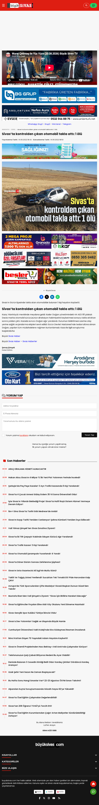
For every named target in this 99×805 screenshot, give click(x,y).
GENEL (13, 129)
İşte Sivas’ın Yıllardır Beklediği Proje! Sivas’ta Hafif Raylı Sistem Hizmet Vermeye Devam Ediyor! (49, 503)
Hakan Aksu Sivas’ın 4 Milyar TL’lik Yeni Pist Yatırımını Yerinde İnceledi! (44, 477)
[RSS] (59, 798)
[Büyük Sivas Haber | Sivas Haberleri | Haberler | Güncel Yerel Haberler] (20, 5)
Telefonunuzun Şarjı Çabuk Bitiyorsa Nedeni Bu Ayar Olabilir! (39, 655)
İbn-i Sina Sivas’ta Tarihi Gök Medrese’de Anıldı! (33, 511)
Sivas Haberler (30, 341)
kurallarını (24, 435)
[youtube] (53, 798)
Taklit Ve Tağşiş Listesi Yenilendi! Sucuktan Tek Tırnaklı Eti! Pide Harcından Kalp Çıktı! (49, 579)
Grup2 (47, 124)
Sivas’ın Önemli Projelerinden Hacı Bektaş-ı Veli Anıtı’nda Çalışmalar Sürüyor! (47, 646)
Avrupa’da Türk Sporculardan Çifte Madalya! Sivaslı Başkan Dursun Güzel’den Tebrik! (48, 587)
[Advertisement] (49, 31)
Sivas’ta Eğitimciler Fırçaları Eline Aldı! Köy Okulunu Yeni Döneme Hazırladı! (46, 604)
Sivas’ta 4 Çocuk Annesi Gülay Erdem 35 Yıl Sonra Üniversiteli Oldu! (42, 494)
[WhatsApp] (93, 5)
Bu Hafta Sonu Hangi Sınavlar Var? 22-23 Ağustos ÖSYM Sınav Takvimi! (44, 680)
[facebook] (39, 798)
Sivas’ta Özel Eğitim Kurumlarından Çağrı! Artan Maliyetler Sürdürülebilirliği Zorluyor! (46, 714)
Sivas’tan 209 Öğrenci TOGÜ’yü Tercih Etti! (30, 706)
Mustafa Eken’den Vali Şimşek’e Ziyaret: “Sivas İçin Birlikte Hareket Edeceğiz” (47, 596)
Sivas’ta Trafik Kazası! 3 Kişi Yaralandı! (28, 545)
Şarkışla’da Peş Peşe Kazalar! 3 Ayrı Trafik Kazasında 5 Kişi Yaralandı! (43, 486)
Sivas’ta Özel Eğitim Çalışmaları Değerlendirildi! (32, 697)
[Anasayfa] (93, 784)
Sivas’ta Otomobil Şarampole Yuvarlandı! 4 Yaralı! (34, 553)
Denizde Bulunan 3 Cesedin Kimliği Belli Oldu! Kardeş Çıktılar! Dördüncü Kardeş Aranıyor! (48, 663)
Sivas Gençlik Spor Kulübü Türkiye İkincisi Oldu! (32, 613)
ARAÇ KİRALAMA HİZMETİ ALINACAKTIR (27, 469)
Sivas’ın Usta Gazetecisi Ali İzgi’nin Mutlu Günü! (32, 570)
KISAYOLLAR (9, 755)
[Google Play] (49, 792)
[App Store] (38, 792)
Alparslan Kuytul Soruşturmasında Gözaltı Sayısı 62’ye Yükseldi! (41, 689)
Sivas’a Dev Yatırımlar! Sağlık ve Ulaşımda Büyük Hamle (36, 621)
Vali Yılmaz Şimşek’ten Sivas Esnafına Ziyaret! (31, 528)
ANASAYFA (5, 129)
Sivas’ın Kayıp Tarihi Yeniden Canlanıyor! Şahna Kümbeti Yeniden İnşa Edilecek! (49, 519)
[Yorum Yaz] (93, 792)
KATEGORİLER (10, 761)
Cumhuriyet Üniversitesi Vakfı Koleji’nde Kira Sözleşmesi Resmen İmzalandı (46, 629)
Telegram (67, 124)
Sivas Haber (14, 336)
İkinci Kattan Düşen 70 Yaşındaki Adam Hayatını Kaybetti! (38, 638)
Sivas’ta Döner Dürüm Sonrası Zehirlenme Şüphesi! (34, 562)
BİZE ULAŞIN (9, 768)
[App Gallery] (60, 792)
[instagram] (49, 798)
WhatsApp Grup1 (35, 124)
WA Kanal (56, 124)
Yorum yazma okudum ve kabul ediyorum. (30, 435)
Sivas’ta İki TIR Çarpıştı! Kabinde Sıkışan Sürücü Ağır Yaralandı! (40, 536)
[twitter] (44, 798)
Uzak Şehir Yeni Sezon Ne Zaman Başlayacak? (31, 672)
